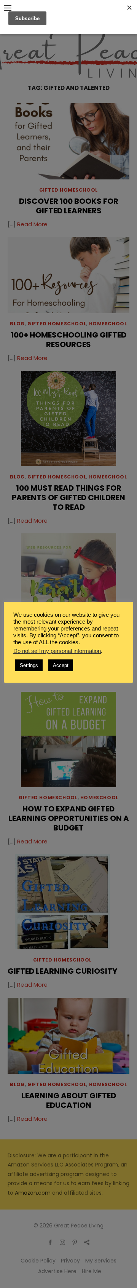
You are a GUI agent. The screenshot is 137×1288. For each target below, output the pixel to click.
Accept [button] (60, 665)
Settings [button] (29, 665)
